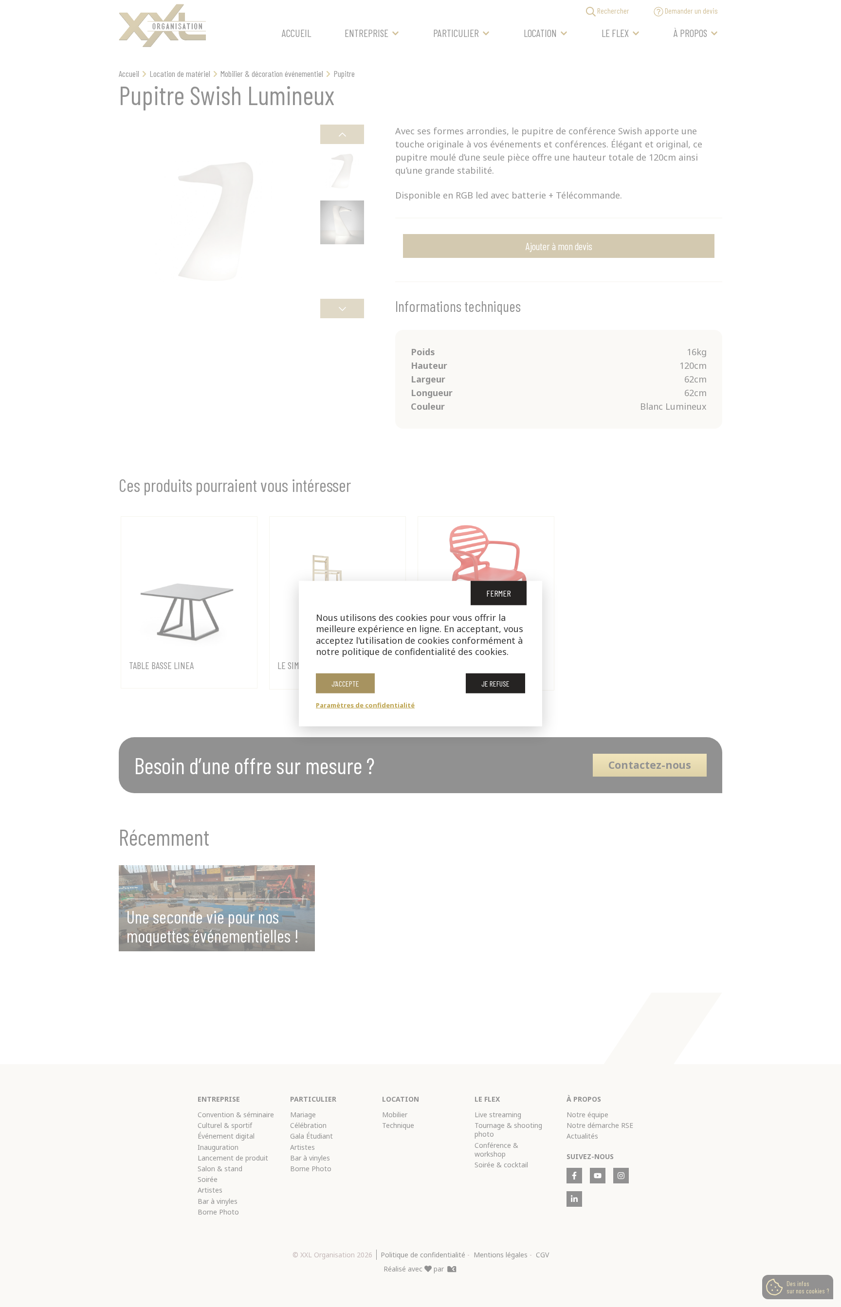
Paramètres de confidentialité (365, 704)
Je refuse (495, 683)
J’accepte (345, 683)
